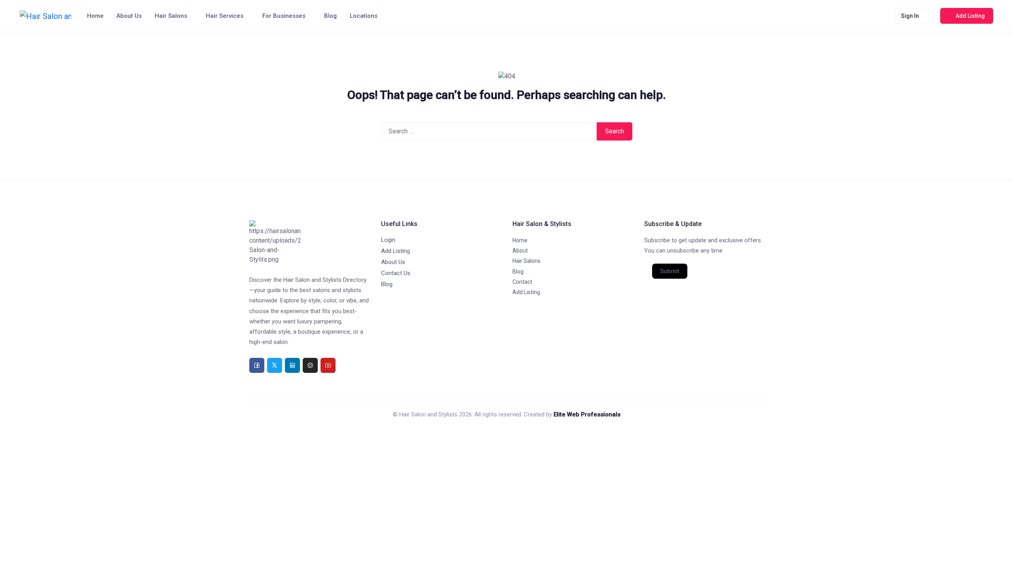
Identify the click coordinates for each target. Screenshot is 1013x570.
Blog (330, 15)
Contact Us (395, 273)
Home (95, 15)
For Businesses (283, 15)
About (520, 250)
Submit (669, 271)
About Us (129, 15)
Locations (364, 15)
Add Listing (395, 251)
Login (388, 239)
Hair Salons (171, 15)
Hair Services (224, 15)
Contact (522, 282)
